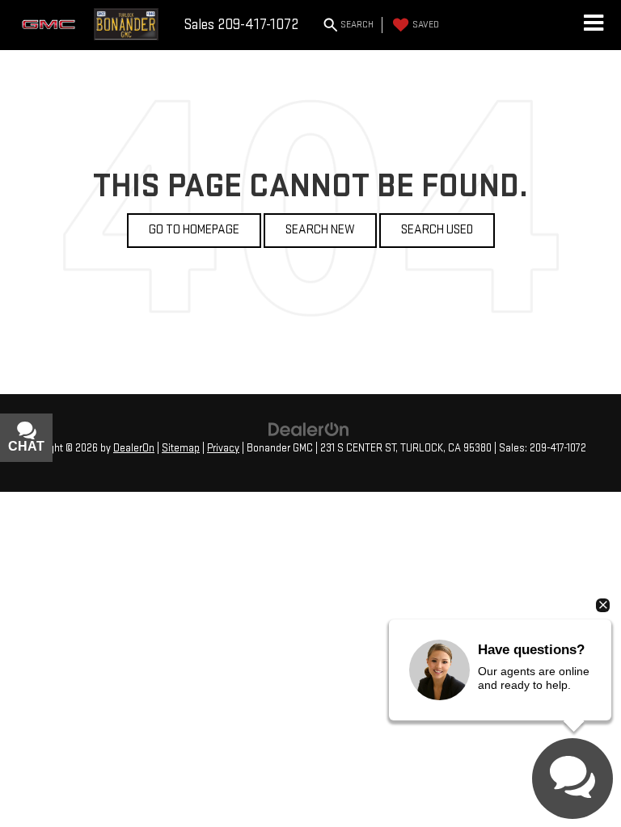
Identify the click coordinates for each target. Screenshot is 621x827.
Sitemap (181, 448)
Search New (320, 229)
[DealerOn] (309, 429)
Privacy (223, 448)
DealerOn (133, 448)
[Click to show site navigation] (593, 25)
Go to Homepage (194, 229)
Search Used (437, 229)
